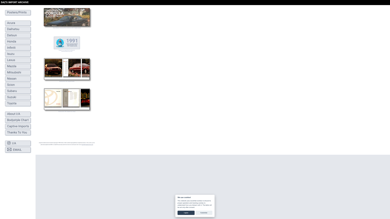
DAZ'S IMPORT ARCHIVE (15, 2)
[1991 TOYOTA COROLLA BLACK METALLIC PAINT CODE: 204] (67, 26)
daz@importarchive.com (87, 144)
